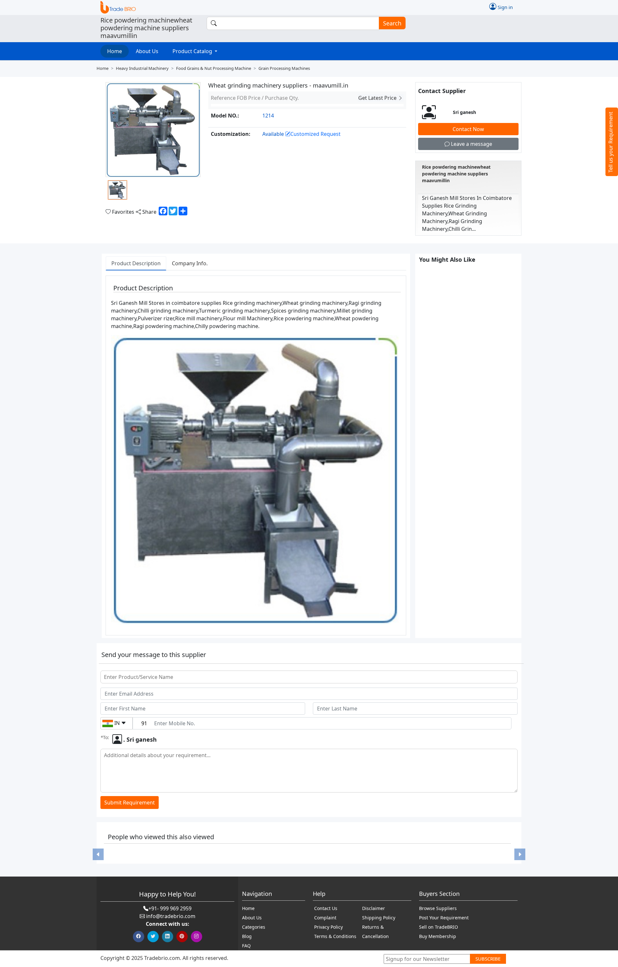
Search (392, 23)
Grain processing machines (284, 68)
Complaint (325, 918)
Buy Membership (437, 936)
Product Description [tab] (136, 263)
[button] (98, 854)
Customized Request (315, 133)
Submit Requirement (129, 802)
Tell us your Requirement (610, 142)
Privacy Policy (328, 927)
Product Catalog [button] (193, 51)
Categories (253, 927)
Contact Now (468, 129)
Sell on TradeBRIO (438, 927)
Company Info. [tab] (190, 263)
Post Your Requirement (444, 918)
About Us (147, 51)
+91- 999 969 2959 (170, 908)
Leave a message (471, 143)
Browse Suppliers (438, 908)
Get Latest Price (378, 97)
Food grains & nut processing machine (213, 68)
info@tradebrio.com (170, 916)
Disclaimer (373, 908)
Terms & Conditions (335, 936)
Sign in (504, 7)
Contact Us (325, 908)
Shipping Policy (378, 918)
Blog (247, 936)
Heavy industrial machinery (142, 68)
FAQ (246, 946)
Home (114, 51)
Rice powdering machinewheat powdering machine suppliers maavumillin (456, 173)
